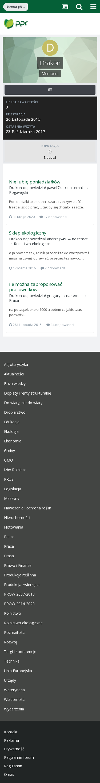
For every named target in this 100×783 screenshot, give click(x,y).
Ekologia (11, 431)
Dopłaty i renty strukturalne (27, 393)
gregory (53, 295)
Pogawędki (18, 192)
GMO (8, 460)
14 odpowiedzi (62, 324)
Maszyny (11, 498)
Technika (11, 661)
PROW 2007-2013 (19, 594)
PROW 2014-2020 (19, 603)
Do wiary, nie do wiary (23, 402)
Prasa (9, 556)
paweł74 (54, 187)
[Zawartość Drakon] (50, 90)
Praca (14, 300)
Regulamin (13, 766)
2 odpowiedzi (55, 268)
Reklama (11, 740)
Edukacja (11, 422)
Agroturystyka (16, 364)
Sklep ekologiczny (27, 233)
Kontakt (11, 732)
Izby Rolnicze (15, 469)
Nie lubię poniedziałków (34, 182)
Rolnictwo (12, 613)
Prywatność (14, 749)
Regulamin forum (19, 757)
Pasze (9, 536)
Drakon (15, 187)
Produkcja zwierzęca (21, 584)
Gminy (9, 450)
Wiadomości (14, 699)
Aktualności (14, 374)
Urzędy (10, 680)
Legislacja (12, 489)
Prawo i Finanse (17, 565)
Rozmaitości (14, 632)
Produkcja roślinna (20, 575)
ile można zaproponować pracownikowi (35, 286)
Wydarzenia (14, 709)
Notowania (13, 527)
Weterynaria (14, 690)
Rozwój (10, 642)
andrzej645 (56, 238)
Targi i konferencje (20, 651)
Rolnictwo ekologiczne (33, 243)
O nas (9, 774)
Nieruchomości (17, 517)
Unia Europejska (18, 670)
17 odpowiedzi (55, 216)
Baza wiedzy (15, 383)
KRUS (9, 479)
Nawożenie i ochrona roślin (27, 508)
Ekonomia (12, 441)
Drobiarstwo (15, 412)
